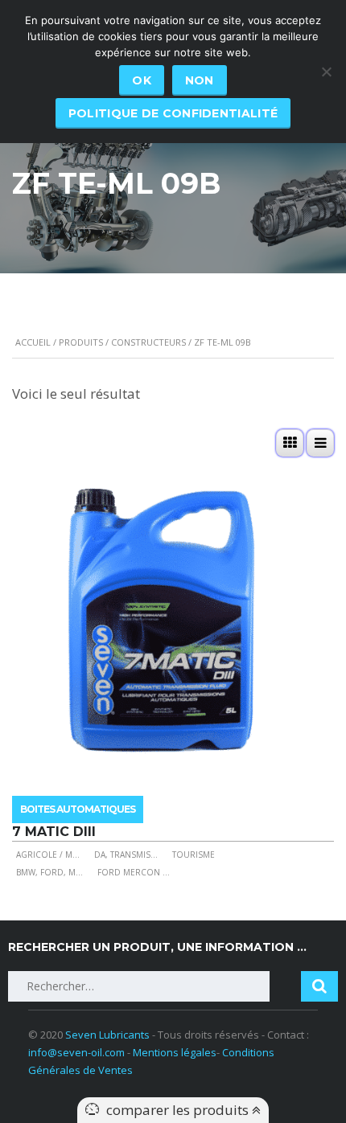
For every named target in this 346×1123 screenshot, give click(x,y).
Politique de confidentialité (173, 113)
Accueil (33, 342)
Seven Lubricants (107, 1034)
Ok (141, 80)
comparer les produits (179, 1109)
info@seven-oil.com (76, 1052)
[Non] (326, 72)
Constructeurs (148, 342)
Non (199, 80)
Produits (81, 342)
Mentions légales (174, 1052)
